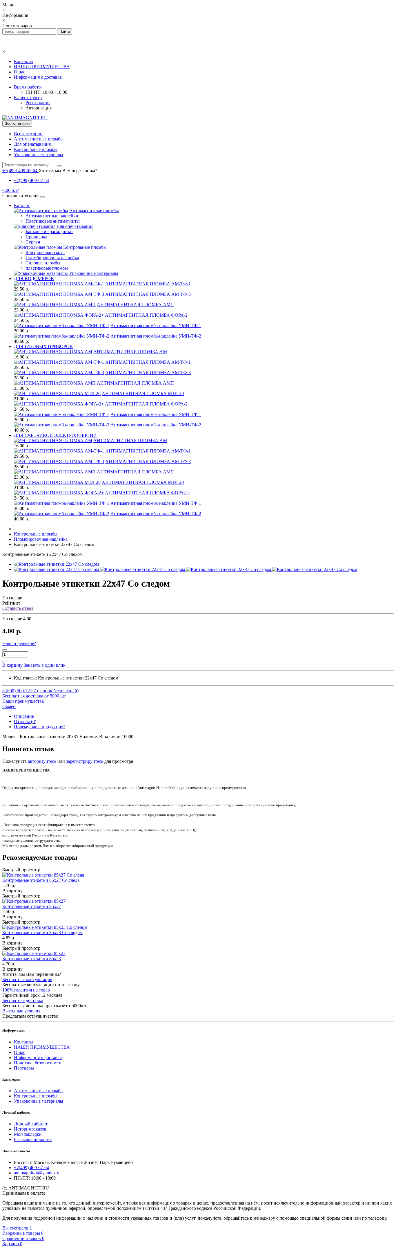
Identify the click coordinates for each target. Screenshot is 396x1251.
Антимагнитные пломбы (38, 138)
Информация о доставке (38, 77)
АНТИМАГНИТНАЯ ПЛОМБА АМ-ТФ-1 (148, 283)
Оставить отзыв (18, 608)
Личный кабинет (31, 1123)
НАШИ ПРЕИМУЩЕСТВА (42, 66)
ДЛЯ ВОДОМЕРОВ (34, 278)
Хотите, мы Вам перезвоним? (68, 170)
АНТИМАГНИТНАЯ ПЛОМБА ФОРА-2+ (147, 315)
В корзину (12, 890)
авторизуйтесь (42, 761)
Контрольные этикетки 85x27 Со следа (40, 880)
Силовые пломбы (43, 262)
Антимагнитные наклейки (52, 215)
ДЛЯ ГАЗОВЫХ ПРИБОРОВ (43, 346)
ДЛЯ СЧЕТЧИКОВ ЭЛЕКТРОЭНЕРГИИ (55, 435)
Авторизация (39, 107)
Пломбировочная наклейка (52, 257)
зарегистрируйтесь (84, 761)
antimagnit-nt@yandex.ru (37, 1172)
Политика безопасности (37, 1062)
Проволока (36, 236)
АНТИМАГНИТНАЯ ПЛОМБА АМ (130, 351)
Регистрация (38, 102)
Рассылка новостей (33, 1139)
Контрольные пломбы (35, 149)
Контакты (23, 61)
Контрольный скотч (45, 252)
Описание (24, 716)
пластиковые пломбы (47, 268)
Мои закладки (28, 1134)
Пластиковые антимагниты (53, 221)
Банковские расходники (49, 231)
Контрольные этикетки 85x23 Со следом (42, 932)
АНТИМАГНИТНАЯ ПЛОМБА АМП (135, 304)
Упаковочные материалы (38, 154)
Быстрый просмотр (21, 869)
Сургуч (33, 241)
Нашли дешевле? (19, 643)
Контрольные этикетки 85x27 (31, 906)
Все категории (28, 133)
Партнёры (24, 1068)
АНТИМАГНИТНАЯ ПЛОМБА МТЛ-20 (143, 393)
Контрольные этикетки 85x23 (31, 958)
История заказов (30, 1128)
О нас (19, 71)
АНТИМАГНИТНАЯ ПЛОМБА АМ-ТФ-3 (148, 294)
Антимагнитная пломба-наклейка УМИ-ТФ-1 (155, 325)
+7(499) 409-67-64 (31, 180)
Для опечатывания (32, 144)
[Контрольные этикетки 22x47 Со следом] (56, 564)
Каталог (22, 205)
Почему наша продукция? (39, 726)
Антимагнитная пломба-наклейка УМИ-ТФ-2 (155, 336)
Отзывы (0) (25, 721)
